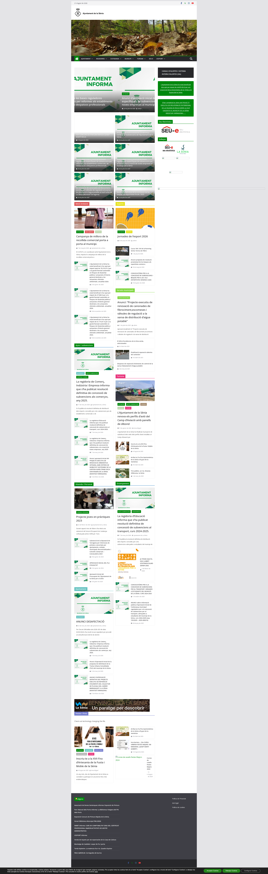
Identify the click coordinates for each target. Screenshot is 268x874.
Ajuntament (80, 373)
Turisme (128, 408)
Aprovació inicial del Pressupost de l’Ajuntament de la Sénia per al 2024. (100, 576)
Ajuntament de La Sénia (98, 248)
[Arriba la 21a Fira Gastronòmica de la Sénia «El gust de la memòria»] (122, 461)
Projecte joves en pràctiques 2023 (93, 518)
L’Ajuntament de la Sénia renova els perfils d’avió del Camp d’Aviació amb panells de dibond (134, 418)
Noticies (98, 232)
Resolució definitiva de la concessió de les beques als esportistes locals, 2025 (133, 193)
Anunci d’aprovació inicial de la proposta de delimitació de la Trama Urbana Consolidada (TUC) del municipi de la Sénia (100, 665)
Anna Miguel (137, 428)
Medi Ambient (89, 232)
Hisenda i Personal (82, 512)
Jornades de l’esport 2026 (132, 236)
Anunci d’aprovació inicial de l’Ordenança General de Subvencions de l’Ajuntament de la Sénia (135, 135)
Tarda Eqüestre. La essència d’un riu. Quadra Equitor (93, 848)
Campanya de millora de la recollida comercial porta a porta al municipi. (92, 240)
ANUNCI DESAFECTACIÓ (90, 621)
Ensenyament (136, 511)
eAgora (80, 799)
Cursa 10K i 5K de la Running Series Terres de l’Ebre (141, 250)
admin (94, 109)
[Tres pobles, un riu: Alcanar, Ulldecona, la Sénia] (122, 474)
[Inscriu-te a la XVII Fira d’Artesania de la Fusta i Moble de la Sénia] (122, 448)
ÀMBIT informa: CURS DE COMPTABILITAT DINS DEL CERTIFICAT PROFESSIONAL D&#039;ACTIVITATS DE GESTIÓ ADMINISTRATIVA (96, 828)
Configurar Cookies (250, 871)
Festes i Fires (98, 750)
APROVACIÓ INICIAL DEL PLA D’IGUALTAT (100, 564)
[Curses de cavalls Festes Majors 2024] (130, 767)
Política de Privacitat (179, 799)
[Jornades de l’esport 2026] (135, 218)
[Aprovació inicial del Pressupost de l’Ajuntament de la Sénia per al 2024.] (81, 578)
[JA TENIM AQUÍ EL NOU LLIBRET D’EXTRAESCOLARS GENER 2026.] (127, 565)
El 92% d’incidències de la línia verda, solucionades (130, 342)
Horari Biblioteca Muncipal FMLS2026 (87, 821)
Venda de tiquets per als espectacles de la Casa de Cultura (95, 840)
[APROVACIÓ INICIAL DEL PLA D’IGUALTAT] (81, 566)
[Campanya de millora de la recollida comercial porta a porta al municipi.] (93, 218)
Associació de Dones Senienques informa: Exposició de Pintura (96, 805)
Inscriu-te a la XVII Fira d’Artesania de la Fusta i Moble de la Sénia (142, 446)
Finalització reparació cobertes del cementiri (141, 353)
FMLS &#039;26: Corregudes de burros (88, 853)
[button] (92, 58)
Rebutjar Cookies (231, 871)
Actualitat (81, 94)
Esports (129, 232)
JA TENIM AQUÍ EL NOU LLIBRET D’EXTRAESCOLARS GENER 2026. (146, 562)
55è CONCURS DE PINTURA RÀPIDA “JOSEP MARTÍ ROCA (93, 136)
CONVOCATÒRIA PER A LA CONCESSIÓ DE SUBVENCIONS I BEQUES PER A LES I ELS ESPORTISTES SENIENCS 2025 (142, 276)
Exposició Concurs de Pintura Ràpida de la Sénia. (91, 817)
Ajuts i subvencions (92, 373)
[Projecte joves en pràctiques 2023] (93, 498)
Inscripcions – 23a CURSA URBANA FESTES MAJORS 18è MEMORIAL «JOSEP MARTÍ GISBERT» (141, 745)
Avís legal (175, 803)
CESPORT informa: (80, 835)
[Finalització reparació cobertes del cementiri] (122, 355)
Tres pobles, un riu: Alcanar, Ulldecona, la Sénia (141, 472)
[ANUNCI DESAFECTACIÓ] (93, 603)
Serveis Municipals (123, 297)
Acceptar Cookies (212, 871)
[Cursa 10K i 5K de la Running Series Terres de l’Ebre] (122, 251)
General (143, 404)
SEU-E (151, 59)
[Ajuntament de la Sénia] (76, 58)
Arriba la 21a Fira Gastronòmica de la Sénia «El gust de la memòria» (142, 459)
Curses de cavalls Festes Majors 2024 (149, 763)
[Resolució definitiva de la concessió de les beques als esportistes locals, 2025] (135, 186)
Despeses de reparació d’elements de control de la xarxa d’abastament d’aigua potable (135, 365)
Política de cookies (178, 807)
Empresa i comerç (82, 377)
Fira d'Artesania (81, 754)
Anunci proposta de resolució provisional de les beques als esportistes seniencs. (141, 262)
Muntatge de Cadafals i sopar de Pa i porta (89, 844)
